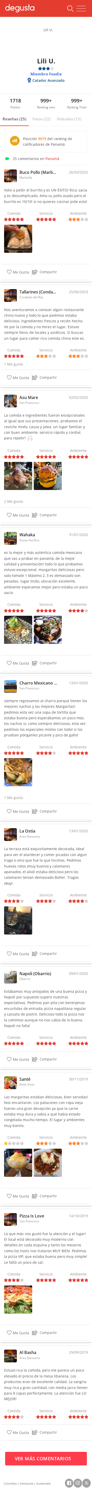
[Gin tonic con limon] (18, 920)
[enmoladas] (48, 629)
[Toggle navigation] (81, 9)
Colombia (10, 1483)
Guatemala (43, 1483)
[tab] (14, 119)
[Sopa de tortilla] (18, 771)
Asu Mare (28, 397)
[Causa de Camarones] (48, 475)
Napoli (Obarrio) (35, 973)
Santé (24, 1079)
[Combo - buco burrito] (18, 238)
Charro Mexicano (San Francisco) (38, 683)
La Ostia (27, 831)
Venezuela (26, 1483)
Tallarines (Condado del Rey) (38, 292)
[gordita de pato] (18, 629)
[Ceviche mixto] (18, 475)
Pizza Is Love (31, 1216)
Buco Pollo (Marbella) (38, 172)
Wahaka (27, 535)
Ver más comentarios (44, 1458)
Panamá (52, 158)
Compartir (48, 271)
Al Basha (27, 1352)
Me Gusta (20, 272)
